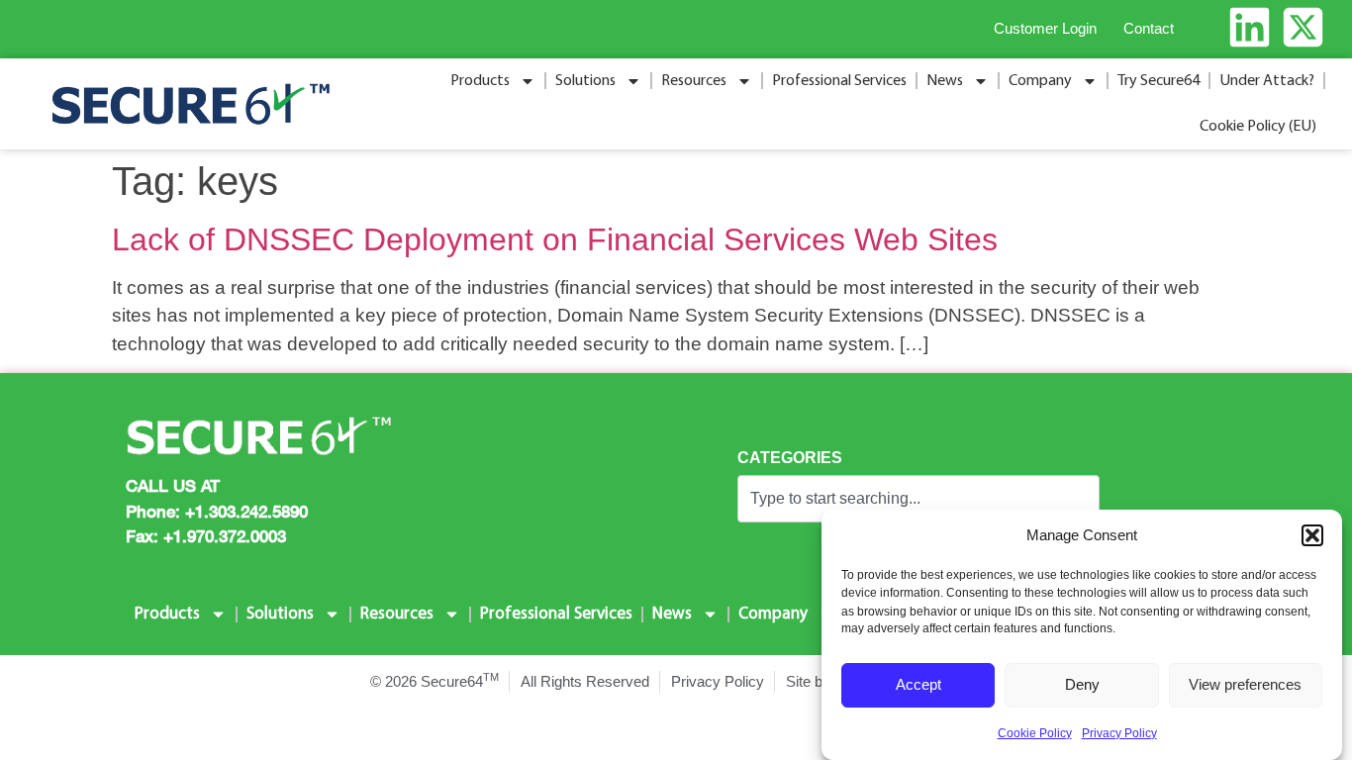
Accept (918, 684)
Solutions (585, 81)
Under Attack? (1266, 81)
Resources (693, 81)
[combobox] (918, 498)
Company (1040, 81)
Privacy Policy (1119, 733)
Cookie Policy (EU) (1258, 127)
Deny (1082, 684)
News (944, 81)
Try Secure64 (1158, 81)
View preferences (1245, 684)
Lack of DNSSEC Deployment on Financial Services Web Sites (555, 239)
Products (480, 81)
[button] (1312, 535)
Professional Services (839, 81)
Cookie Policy (1035, 733)
